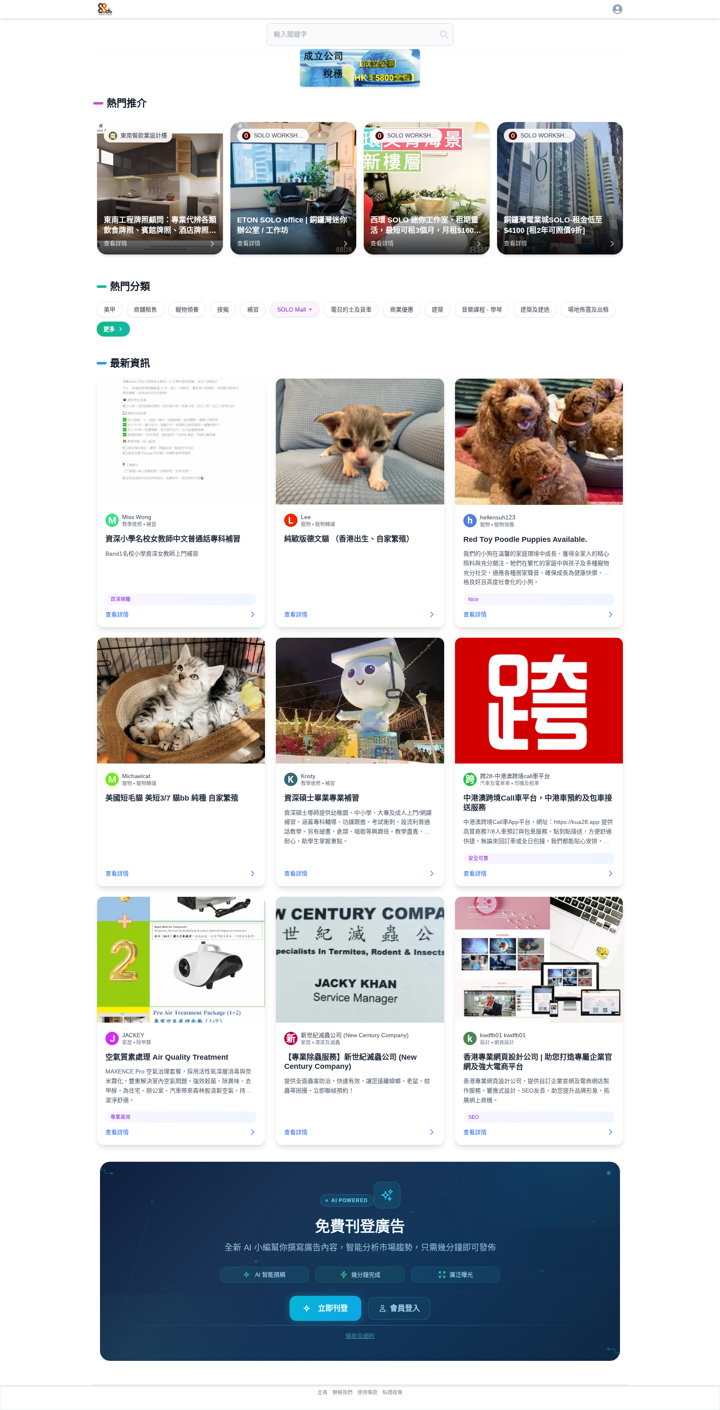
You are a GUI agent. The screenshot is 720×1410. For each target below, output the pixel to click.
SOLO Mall (294, 309)
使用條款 (368, 1392)
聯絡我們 (342, 1392)
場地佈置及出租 (588, 309)
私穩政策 (392, 1392)
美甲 (109, 309)
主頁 (323, 1392)
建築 (437, 309)
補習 (253, 309)
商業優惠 (401, 309)
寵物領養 (187, 309)
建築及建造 (535, 309)
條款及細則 (360, 1336)
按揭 (223, 309)
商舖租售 (145, 309)
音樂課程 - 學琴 (482, 309)
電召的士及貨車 (351, 309)
